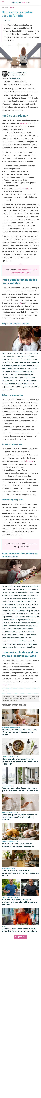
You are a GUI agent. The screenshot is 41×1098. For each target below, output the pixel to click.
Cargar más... (20, 937)
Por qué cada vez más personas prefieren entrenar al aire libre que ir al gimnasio (19, 902)
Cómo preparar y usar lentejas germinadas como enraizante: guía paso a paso (20, 873)
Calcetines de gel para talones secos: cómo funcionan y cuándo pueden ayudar (19, 732)
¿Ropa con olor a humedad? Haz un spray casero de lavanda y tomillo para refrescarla (20, 761)
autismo (23, 123)
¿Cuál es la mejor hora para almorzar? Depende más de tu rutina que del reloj (19, 930)
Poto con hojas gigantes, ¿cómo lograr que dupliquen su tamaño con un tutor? (20, 789)
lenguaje (29, 461)
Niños (12, 7)
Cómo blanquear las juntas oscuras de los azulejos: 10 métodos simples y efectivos (19, 817)
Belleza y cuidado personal (11, 727)
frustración (24, 189)
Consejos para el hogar (10, 757)
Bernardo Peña (20, 75)
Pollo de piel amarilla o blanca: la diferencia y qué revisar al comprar (18, 845)
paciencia (5, 685)
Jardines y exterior (8, 786)
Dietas (4, 926)
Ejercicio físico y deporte (10, 897)
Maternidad (5, 7)
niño (20, 303)
